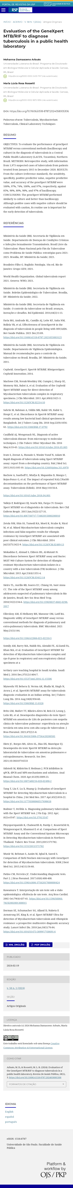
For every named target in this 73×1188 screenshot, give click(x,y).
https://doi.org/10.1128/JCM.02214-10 (24, 402)
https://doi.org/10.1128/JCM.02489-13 (43, 544)
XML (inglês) (16, 944)
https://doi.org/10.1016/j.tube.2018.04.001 (26, 495)
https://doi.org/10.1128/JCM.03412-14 (24, 577)
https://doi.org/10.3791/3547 (32, 817)
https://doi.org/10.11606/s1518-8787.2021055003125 (32, 337)
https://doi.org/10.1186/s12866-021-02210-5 (27, 638)
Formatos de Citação (22, 1084)
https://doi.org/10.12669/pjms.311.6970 (47, 467)
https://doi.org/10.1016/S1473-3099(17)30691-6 (29, 931)
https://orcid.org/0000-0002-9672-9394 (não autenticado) (33, 100)
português (11, 1121)
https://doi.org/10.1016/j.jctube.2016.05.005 (43, 447)
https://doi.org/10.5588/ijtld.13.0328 (23, 703)
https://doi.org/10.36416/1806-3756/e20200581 (29, 736)
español (9, 1116)
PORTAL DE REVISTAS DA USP (18, 4)
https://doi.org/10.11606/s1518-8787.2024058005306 (39, 111)
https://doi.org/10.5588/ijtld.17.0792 (27, 427)
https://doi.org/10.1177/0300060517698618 (27, 801)
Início (7, 21)
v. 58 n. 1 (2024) (32, 21)
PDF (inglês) (42, 944)
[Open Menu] (3, 10)
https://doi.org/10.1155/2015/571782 (23, 846)
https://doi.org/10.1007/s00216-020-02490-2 (27, 781)
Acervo (17, 21)
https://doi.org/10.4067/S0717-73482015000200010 (31, 515)
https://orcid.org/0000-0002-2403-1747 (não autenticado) (32, 76)
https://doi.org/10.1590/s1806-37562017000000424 (31, 882)
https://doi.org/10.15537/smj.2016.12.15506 (27, 678)
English (9, 1111)
